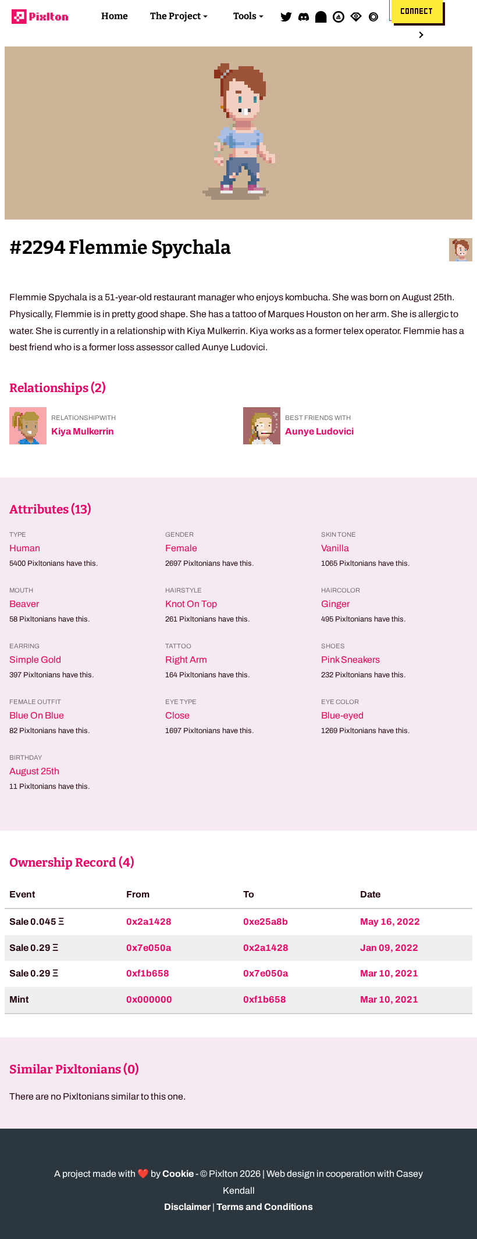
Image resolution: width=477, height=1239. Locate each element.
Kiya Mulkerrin (82, 431)
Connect (417, 11)
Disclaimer (187, 1207)
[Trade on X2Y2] (373, 16)
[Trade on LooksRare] (356, 16)
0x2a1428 (149, 921)
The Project (175, 15)
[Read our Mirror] (321, 16)
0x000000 (149, 999)
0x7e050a (148, 948)
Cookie (178, 1174)
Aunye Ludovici (319, 431)
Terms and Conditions (264, 1207)
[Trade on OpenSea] (338, 16)
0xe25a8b (265, 921)
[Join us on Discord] (303, 16)
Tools (245, 15)
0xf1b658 (147, 973)
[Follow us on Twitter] (286, 16)
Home (114, 15)
